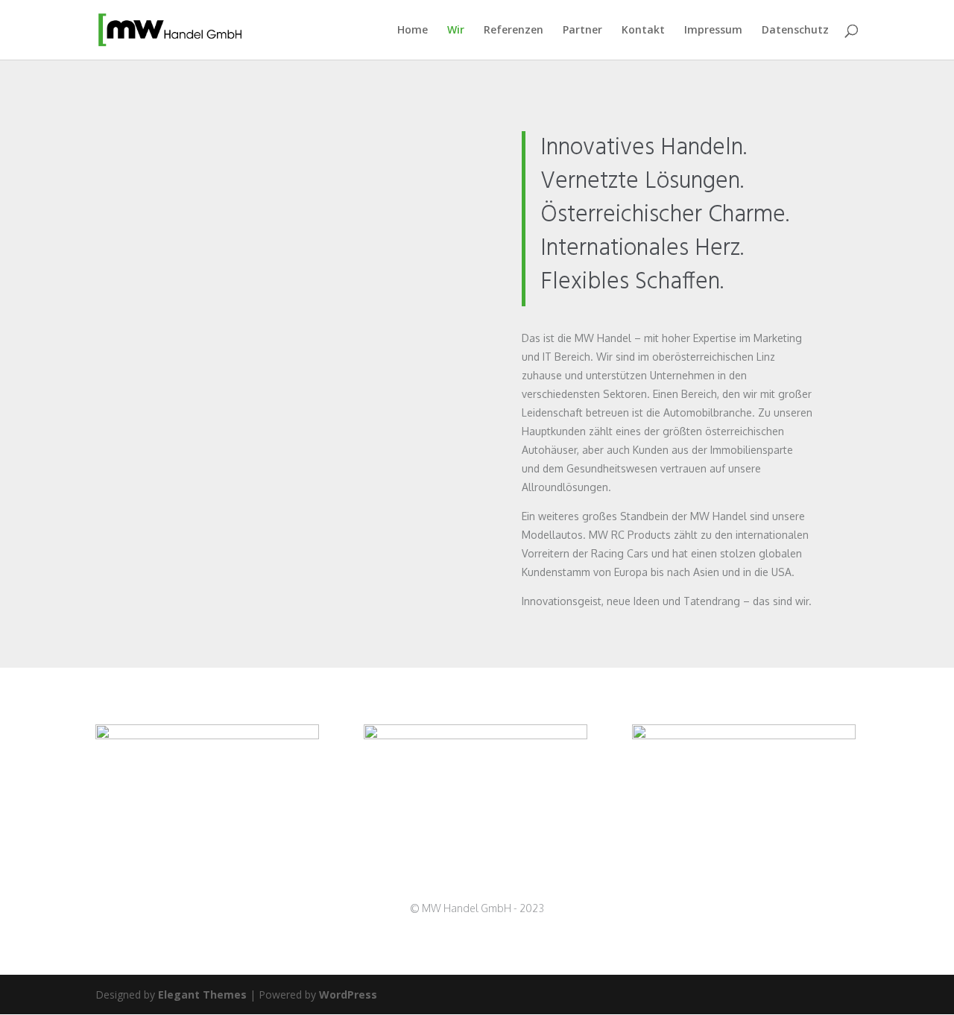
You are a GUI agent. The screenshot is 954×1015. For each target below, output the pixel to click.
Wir (455, 31)
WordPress (348, 994)
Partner (582, 31)
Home (412, 31)
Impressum (713, 31)
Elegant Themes (202, 994)
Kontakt (643, 31)
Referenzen (513, 31)
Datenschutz (795, 31)
